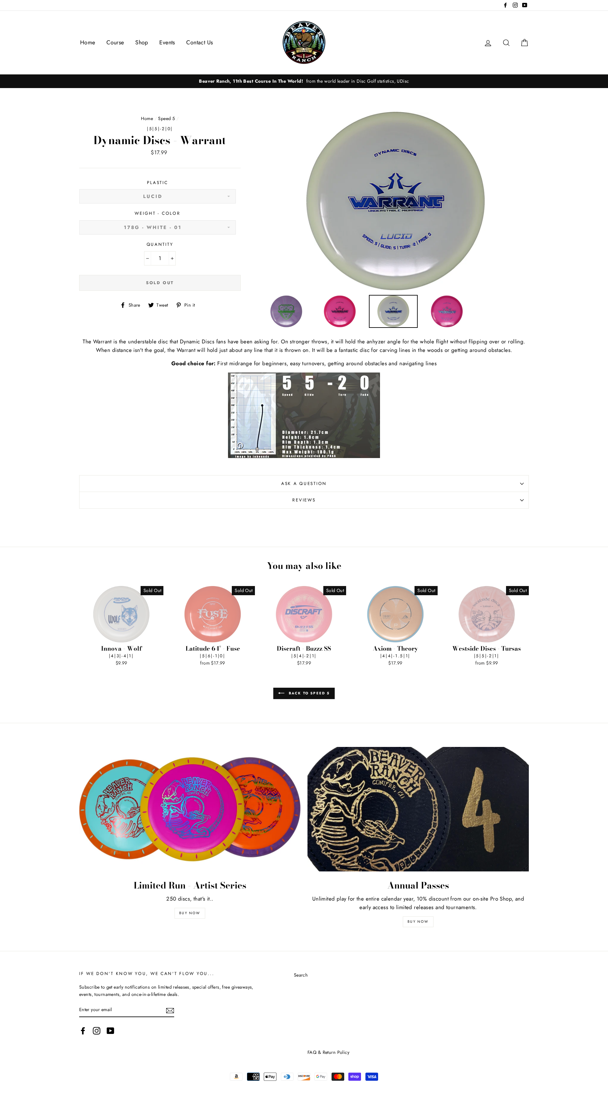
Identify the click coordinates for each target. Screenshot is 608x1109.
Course (115, 42)
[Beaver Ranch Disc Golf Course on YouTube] (110, 1031)
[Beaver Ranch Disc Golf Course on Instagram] (96, 1031)
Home (87, 42)
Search (301, 975)
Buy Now (189, 912)
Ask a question (304, 483)
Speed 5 (166, 118)
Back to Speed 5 (308, 692)
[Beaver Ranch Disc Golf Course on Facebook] (83, 1031)
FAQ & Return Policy (328, 1052)
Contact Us (199, 42)
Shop (141, 42)
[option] (304, 81)
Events (167, 42)
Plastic (157, 182)
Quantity (160, 244)
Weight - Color (157, 213)
